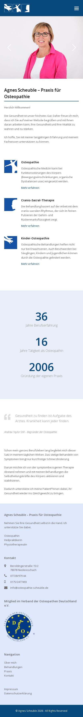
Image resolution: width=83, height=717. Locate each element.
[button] (76, 8)
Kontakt (9, 675)
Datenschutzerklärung (18, 693)
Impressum (11, 689)
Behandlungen (13, 667)
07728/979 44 (18, 576)
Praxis (8, 671)
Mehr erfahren (30, 188)
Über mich (10, 662)
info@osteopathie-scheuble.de (29, 588)
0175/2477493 (18, 582)
